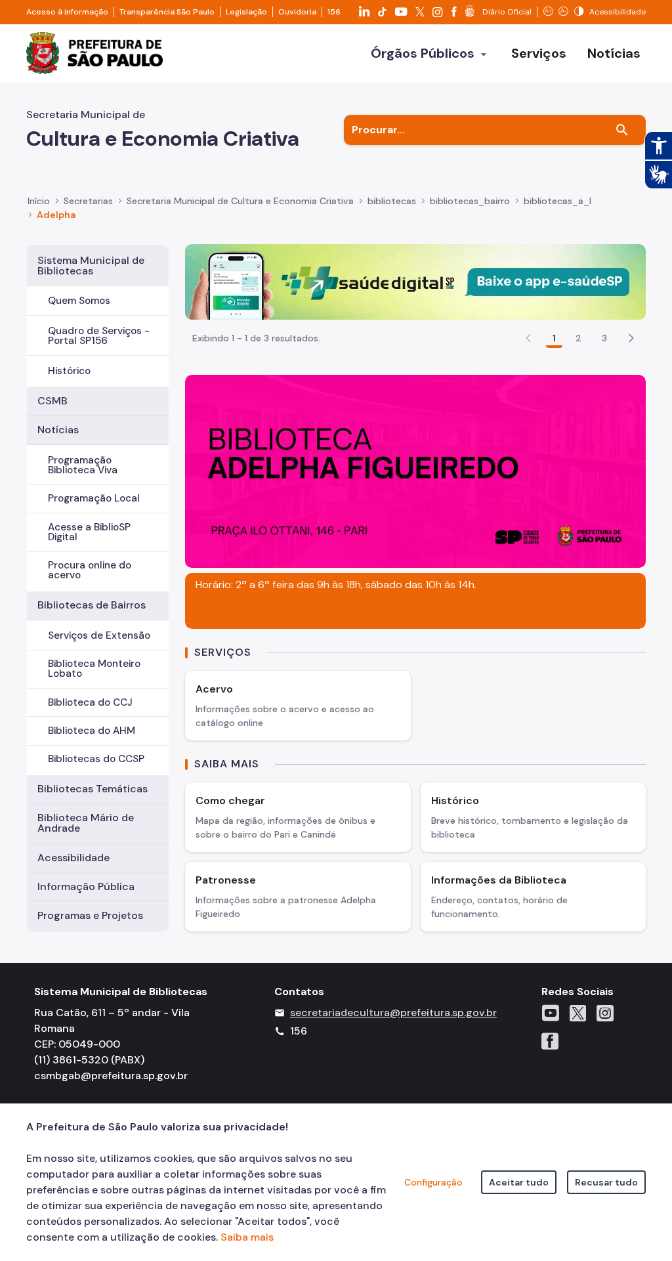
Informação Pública (86, 886)
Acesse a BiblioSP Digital (89, 532)
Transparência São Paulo (167, 12)
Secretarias (88, 201)
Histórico (69, 370)
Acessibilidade (73, 858)
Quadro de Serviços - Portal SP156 (99, 335)
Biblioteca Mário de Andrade (85, 823)
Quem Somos (79, 300)
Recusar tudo (606, 1182)
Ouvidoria (297, 12)
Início (39, 201)
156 (334, 12)
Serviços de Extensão (99, 635)
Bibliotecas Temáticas (92, 789)
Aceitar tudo (519, 1182)
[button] (631, 338)
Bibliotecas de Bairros (91, 605)
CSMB (52, 401)
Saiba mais (247, 1237)
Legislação (246, 12)
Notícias (58, 430)
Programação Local (94, 498)
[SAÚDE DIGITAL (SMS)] (415, 281)
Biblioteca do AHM (91, 730)
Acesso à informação (67, 12)
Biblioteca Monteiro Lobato (94, 668)
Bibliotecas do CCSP (96, 758)
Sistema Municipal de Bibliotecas (90, 265)
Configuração (433, 1182)
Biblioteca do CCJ (90, 702)
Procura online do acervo (89, 570)
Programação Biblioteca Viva (82, 465)
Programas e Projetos (90, 915)
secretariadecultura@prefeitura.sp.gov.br (393, 1012)
